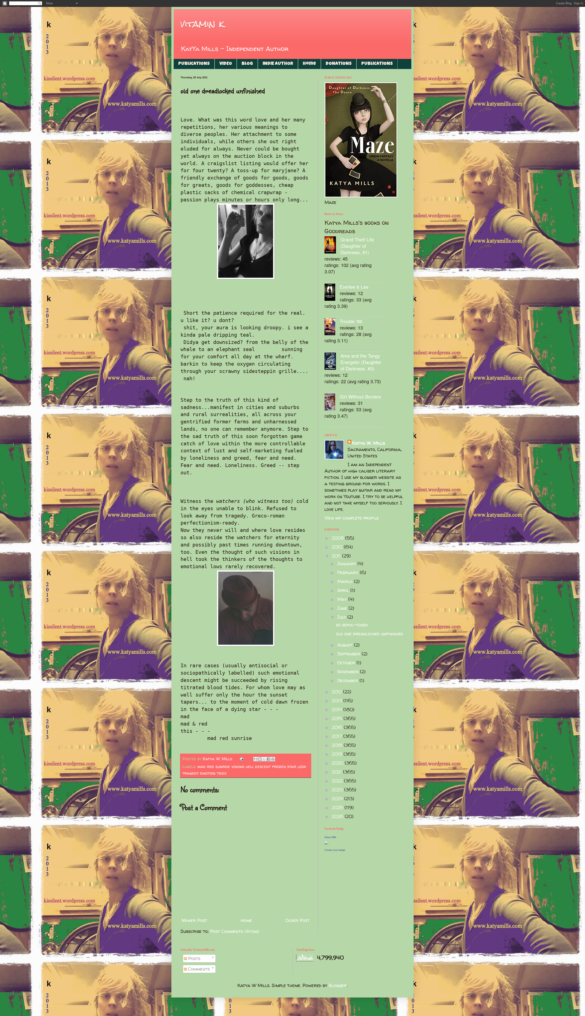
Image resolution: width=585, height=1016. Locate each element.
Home (309, 64)
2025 (338, 807)
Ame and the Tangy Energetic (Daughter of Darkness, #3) (360, 362)
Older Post (297, 920)
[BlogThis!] (260, 759)
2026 (338, 816)
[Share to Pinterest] (273, 759)
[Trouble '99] (332, 327)
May (342, 599)
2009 (338, 538)
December (348, 680)
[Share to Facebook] (268, 759)
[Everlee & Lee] (332, 293)
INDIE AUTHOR (278, 64)
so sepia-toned (352, 625)
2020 (338, 763)
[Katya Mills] (326, 843)
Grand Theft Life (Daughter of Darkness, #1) (357, 246)
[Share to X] (264, 759)
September (349, 654)
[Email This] (255, 759)
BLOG (247, 64)
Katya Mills (330, 837)
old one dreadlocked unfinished (369, 634)
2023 (338, 789)
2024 (338, 798)
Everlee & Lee (354, 286)
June (342, 608)
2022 (338, 781)
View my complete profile (351, 518)
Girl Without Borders (360, 396)
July (342, 617)
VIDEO (225, 64)
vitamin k (202, 24)
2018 (338, 745)
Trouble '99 (351, 321)
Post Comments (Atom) (234, 931)
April (343, 590)
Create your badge (334, 850)
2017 (337, 736)
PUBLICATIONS (194, 64)
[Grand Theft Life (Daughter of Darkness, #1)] (332, 245)
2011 (337, 556)
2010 (338, 547)
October (346, 663)
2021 (337, 772)
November (348, 671)
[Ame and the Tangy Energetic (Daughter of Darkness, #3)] (332, 362)
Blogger (338, 985)
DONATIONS (339, 64)
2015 (337, 718)
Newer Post (194, 920)
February (348, 572)
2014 (337, 709)
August (345, 645)
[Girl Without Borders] (332, 402)
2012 (337, 692)
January (347, 563)
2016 (338, 727)
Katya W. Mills (368, 443)
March (345, 581)
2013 (337, 700)
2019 (337, 754)
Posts (193, 958)
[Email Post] (241, 759)
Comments (198, 969)
